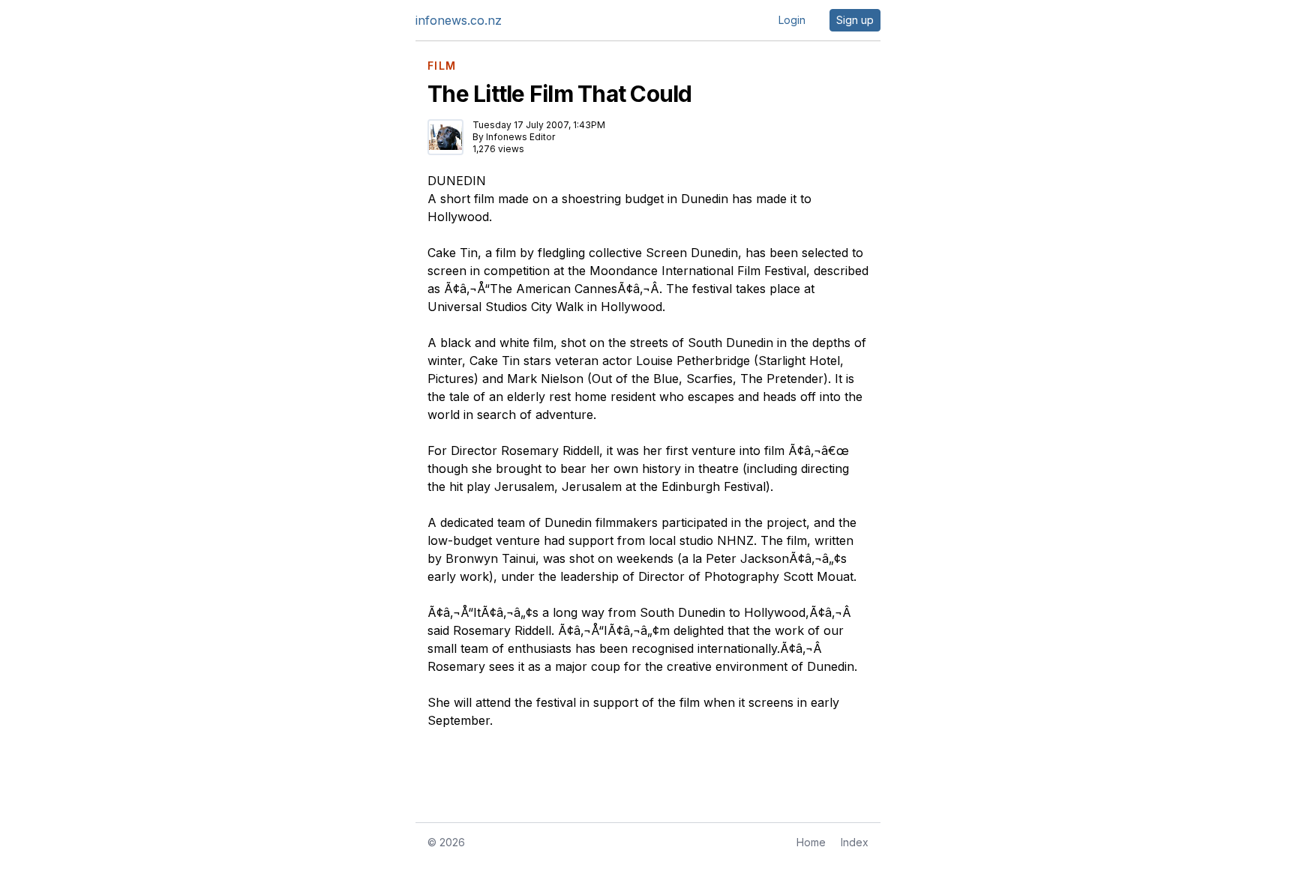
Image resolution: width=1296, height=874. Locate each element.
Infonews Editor (520, 136)
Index (854, 842)
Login (792, 19)
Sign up (855, 19)
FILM (442, 66)
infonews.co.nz (459, 20)
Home (811, 842)
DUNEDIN (457, 180)
